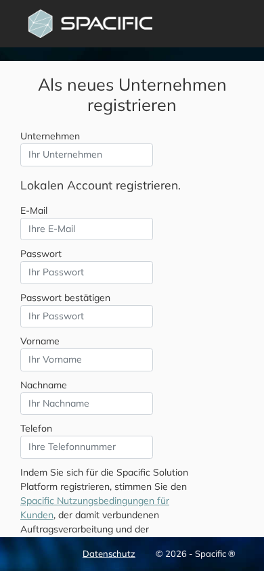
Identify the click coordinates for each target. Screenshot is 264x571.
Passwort (41, 254)
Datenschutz (109, 553)
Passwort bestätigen (65, 298)
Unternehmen (50, 136)
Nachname (43, 385)
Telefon (36, 428)
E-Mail (33, 210)
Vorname (40, 341)
